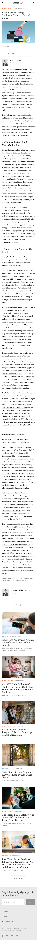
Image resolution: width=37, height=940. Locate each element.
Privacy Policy (7, 922)
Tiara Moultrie (20, 695)
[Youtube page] (7, 935)
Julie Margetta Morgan (24, 648)
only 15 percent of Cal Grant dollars (15, 182)
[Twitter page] (12, 935)
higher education (25, 578)
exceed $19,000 (25, 179)
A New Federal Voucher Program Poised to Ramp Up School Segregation (17, 732)
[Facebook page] (2, 935)
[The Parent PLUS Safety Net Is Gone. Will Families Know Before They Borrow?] (18, 798)
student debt (12, 578)
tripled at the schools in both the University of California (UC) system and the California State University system (18, 165)
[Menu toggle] (2, 2)
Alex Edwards (20, 650)
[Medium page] (17, 935)
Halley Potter (7, 650)
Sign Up (30, 902)
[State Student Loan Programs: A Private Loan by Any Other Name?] (18, 755)
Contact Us (6, 916)
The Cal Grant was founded (20, 536)
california (6, 580)
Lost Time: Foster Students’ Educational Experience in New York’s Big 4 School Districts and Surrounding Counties (18, 863)
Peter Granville (16, 60)
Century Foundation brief (11, 510)
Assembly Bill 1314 (21, 72)
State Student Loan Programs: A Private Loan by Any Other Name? (17, 775)
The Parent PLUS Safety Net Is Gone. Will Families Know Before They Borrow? (18, 817)
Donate (5, 911)
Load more (18, 878)
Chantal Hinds (18, 870)
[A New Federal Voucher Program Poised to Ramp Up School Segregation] (18, 712)
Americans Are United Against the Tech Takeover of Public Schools (18, 642)
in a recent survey (27, 216)
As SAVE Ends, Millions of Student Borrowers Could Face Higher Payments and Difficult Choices (18, 688)
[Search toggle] (34, 2)
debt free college (18, 580)
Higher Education (19, 8)
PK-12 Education (15, 636)
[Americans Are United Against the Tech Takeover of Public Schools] (18, 623)
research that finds (8, 419)
